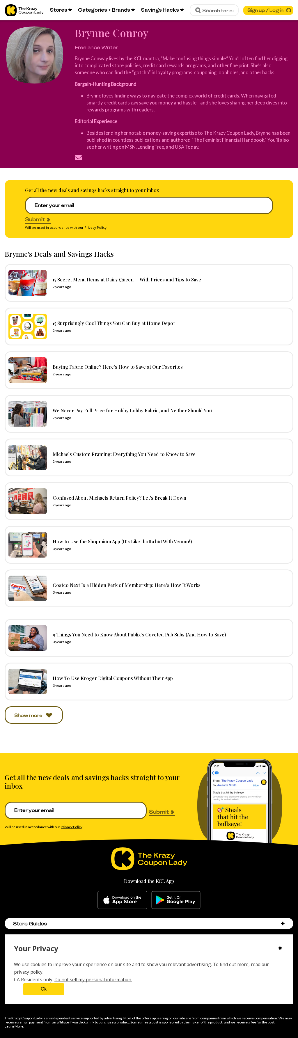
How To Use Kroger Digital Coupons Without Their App (113, 678)
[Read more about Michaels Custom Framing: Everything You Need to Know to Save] (26, 457)
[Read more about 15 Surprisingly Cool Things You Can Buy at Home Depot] (26, 326)
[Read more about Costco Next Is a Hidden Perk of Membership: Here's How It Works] (26, 588)
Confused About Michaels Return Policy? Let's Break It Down (119, 497)
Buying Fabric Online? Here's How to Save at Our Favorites (118, 366)
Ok (44, 988)
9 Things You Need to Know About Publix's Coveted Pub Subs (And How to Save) (139, 634)
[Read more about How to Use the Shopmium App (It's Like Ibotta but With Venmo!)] (26, 545)
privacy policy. (28, 972)
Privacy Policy (95, 227)
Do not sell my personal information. (93, 979)
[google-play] (176, 900)
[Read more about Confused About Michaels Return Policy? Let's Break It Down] (26, 501)
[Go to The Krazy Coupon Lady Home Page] (24, 10)
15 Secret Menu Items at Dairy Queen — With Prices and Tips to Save (127, 279)
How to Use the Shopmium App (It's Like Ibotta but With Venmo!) (122, 541)
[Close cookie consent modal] (280, 949)
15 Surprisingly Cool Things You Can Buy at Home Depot (114, 323)
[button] (283, 923)
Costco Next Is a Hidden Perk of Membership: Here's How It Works (127, 585)
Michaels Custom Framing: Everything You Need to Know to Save (124, 454)
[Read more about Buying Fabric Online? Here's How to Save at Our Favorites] (26, 370)
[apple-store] (122, 900)
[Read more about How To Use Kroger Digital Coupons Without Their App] (26, 681)
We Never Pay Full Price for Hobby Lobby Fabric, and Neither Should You (132, 410)
